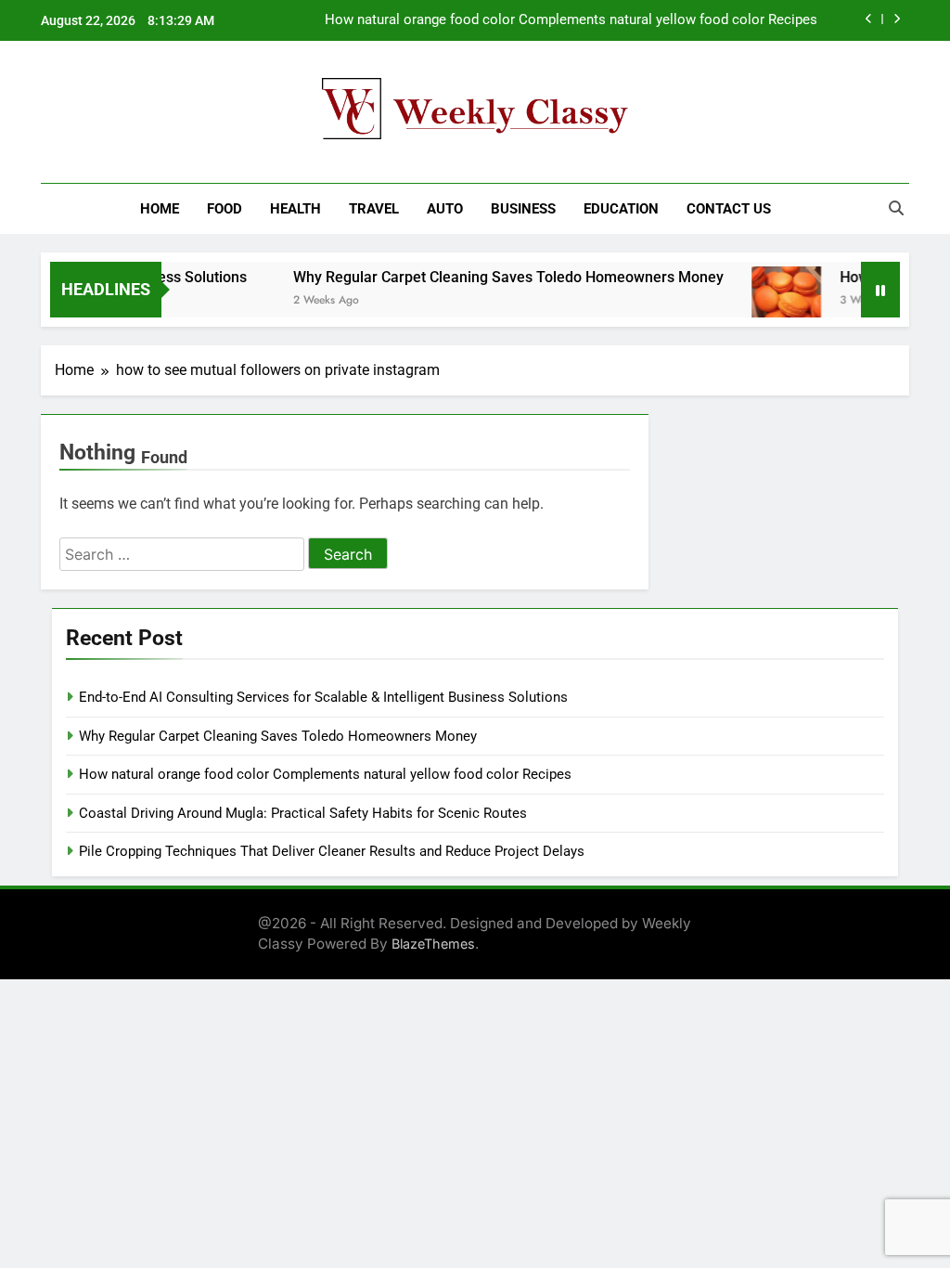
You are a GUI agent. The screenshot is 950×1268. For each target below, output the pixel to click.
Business (523, 209)
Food (224, 209)
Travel (374, 209)
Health (295, 209)
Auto (445, 209)
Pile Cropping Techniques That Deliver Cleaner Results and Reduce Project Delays (331, 851)
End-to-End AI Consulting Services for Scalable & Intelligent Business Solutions (323, 697)
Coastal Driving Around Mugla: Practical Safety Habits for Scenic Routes (303, 813)
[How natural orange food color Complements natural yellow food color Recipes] (771, 301)
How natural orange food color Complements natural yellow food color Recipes (571, 20)
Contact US (729, 209)
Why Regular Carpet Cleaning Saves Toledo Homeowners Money (493, 277)
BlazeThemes (433, 943)
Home (159, 209)
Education (621, 209)
